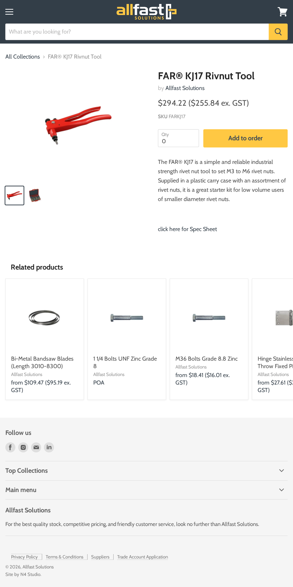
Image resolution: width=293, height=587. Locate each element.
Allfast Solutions (185, 88)
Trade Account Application (142, 557)
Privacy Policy (24, 557)
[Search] (278, 32)
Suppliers (100, 557)
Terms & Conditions (64, 557)
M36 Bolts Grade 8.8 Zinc (206, 358)
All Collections (22, 57)
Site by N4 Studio (22, 574)
